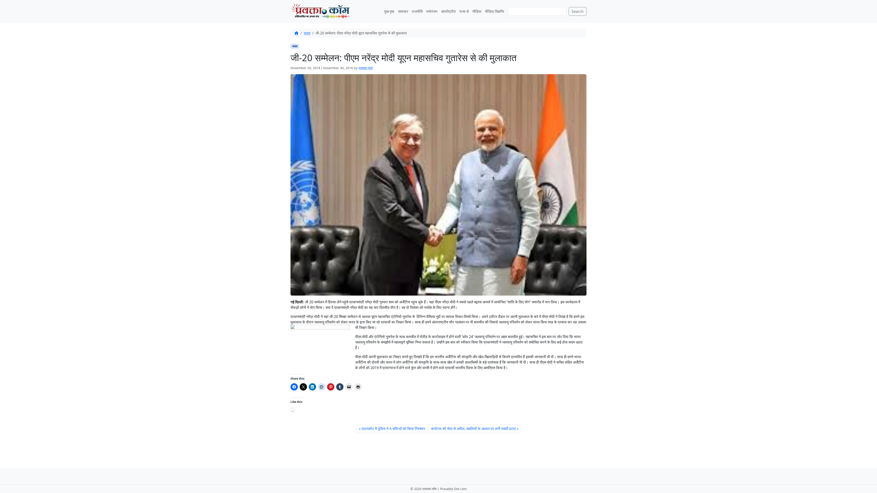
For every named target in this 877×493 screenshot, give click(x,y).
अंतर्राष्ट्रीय (448, 11)
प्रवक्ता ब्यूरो (365, 68)
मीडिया (477, 11)
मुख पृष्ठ (389, 11)
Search (578, 11)
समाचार (403, 11)
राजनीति (417, 11)
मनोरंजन (431, 11)
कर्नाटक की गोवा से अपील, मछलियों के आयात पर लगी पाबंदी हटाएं (473, 428)
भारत (307, 33)
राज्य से (464, 11)
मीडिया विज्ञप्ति (494, 11)
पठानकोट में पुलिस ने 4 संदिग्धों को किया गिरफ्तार (393, 428)
